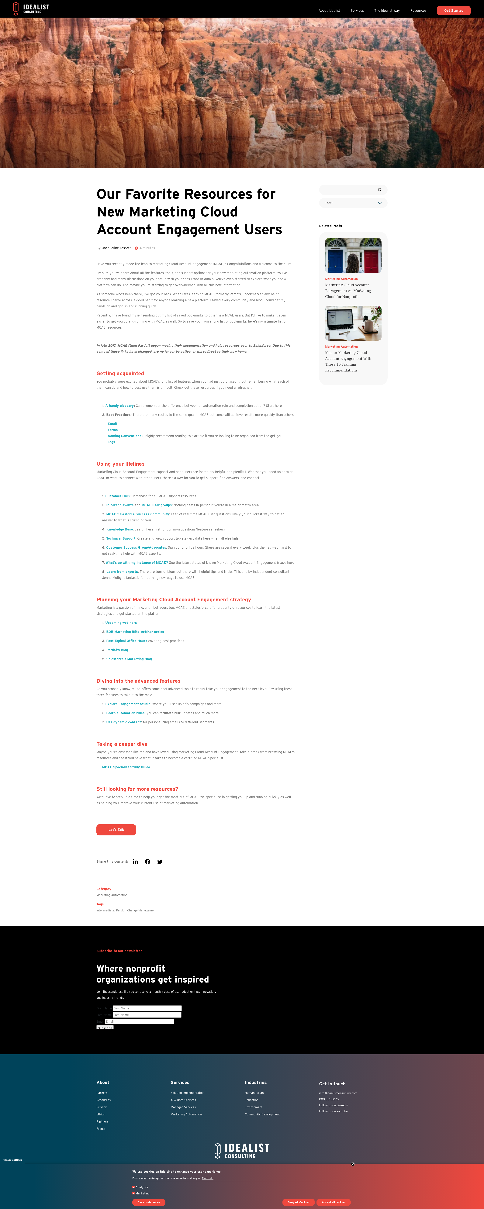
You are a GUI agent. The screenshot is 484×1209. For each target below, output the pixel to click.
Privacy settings (12, 1160)
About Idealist (329, 10)
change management (142, 910)
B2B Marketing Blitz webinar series (135, 632)
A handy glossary (119, 406)
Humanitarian (254, 1093)
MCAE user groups (156, 505)
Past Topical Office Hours (126, 641)
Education (251, 1100)
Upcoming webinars (121, 623)
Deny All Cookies (298, 1202)
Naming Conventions (124, 436)
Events (100, 1129)
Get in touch (332, 1083)
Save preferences (149, 1202)
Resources (418, 10)
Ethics (100, 1114)
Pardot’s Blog (117, 650)
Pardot (121, 910)
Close (353, 1164)
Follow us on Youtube (333, 1111)
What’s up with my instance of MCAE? (137, 563)
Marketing (143, 1193)
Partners (102, 1121)
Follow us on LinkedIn (333, 1105)
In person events (120, 505)
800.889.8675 (329, 1099)
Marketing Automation (111, 895)
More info (207, 1178)
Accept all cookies (333, 1202)
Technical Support (121, 538)
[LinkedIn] (135, 862)
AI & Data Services (183, 1100)
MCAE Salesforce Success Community (137, 514)
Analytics (142, 1187)
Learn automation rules (125, 713)
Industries (256, 1082)
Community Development (262, 1114)
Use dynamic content (123, 722)
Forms (113, 430)
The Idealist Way (387, 10)
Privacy (101, 1107)
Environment (253, 1107)
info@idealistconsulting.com (338, 1093)
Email (112, 424)
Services (357, 10)
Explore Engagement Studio (127, 704)
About (102, 1082)
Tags (111, 442)
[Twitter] (160, 862)
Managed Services (183, 1107)
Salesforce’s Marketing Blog (129, 659)
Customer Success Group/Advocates (136, 547)
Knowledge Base (119, 529)
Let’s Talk (116, 830)
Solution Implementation (187, 1093)
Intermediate (105, 910)
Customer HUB (117, 496)
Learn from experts (122, 572)
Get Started (454, 10)
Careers (101, 1093)
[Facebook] (147, 862)
